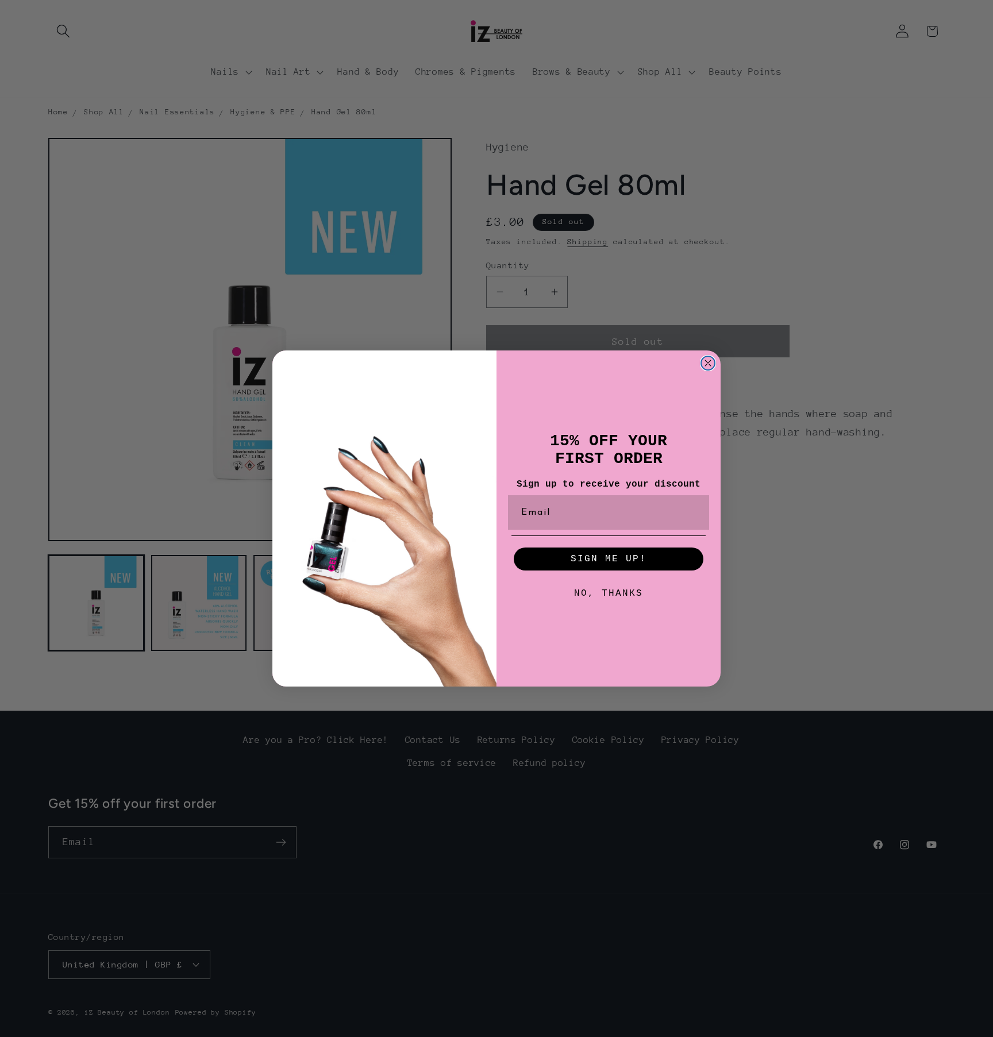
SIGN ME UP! (608, 559)
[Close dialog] (708, 363)
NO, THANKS (608, 593)
